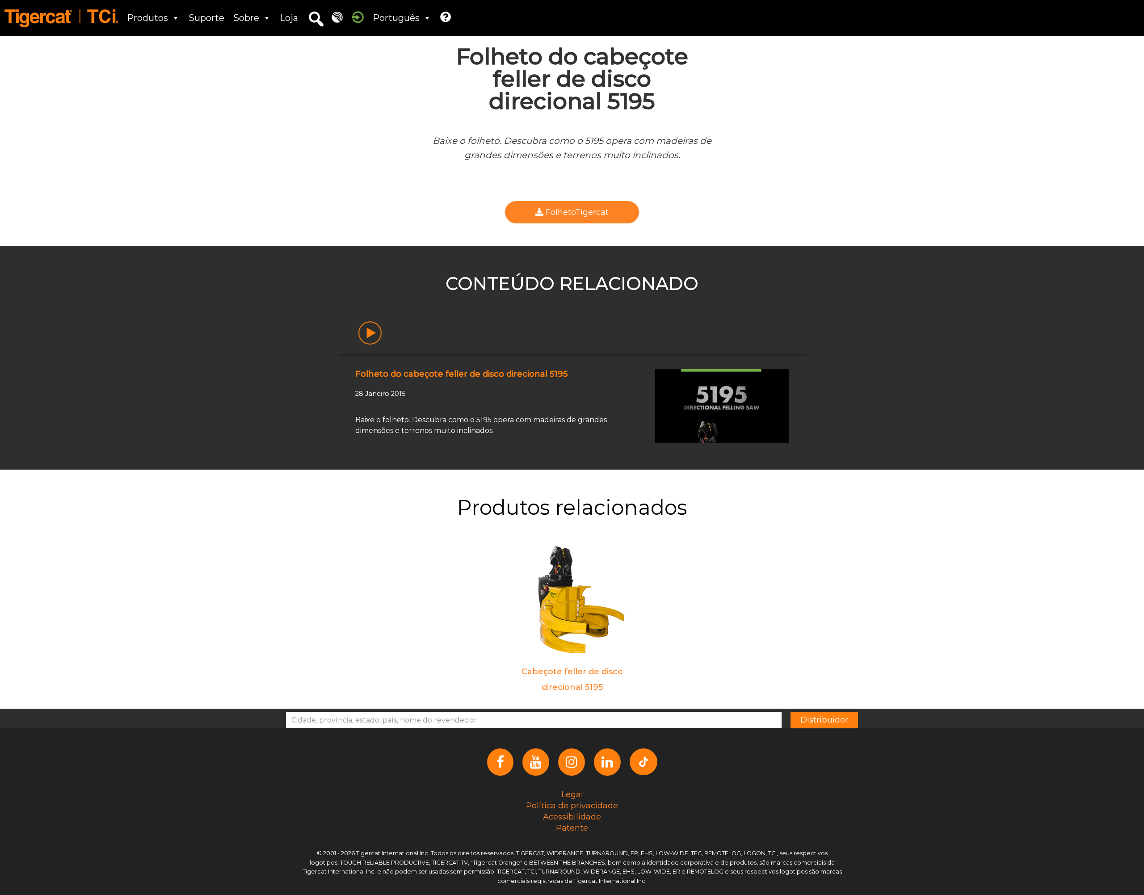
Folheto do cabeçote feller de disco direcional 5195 (461, 374)
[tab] (370, 333)
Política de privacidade (572, 806)
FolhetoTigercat (576, 212)
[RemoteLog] (337, 17)
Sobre (246, 18)
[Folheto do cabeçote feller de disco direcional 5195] (722, 405)
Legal (572, 794)
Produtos (147, 18)
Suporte (206, 18)
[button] (316, 19)
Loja (289, 18)
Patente (572, 828)
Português (396, 18)
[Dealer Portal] (357, 17)
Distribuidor (824, 720)
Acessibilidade (572, 817)
